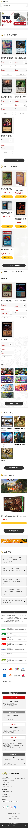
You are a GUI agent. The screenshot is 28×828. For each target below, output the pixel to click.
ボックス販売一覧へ (14, 531)
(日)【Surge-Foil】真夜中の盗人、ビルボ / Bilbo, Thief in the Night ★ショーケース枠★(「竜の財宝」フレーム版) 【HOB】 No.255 (7, 58)
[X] (3, 807)
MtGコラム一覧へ (14, 468)
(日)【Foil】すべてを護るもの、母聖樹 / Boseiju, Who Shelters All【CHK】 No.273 (20, 97)
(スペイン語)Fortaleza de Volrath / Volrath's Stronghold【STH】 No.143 (6, 340)
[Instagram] (11, 807)
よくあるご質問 (5, 794)
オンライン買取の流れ (7, 791)
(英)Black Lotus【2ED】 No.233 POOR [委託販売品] (6, 189)
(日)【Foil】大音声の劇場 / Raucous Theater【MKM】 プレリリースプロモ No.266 (20, 301)
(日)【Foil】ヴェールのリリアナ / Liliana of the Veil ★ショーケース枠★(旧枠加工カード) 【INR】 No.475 (7, 136)
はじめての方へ (5, 784)
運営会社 (13, 811)
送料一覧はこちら (13, 747)
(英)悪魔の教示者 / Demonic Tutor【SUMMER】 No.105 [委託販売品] (20, 219)
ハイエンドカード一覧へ (14, 265)
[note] (7, 807)
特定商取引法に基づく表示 (14, 813)
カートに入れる (7, 74)
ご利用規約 (14, 816)
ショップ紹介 (5, 796)
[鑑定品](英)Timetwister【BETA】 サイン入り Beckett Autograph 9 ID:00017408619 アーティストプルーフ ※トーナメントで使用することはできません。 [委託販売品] (7, 213)
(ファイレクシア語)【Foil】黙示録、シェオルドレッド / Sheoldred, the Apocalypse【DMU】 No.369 (6, 97)
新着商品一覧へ (14, 404)
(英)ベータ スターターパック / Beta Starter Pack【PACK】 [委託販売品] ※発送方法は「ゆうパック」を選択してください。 (20, 189)
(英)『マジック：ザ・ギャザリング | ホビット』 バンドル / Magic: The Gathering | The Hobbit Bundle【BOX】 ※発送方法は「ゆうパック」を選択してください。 (14, 515)
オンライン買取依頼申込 (8, 787)
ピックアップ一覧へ (14, 160)
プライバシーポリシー (14, 818)
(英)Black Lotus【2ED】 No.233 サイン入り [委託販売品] (7, 301)
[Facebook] (14, 807)
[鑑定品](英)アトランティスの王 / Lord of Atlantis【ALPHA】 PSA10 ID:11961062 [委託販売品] (6, 250)
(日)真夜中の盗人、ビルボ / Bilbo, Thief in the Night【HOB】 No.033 (20, 58)
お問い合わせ (5, 789)
